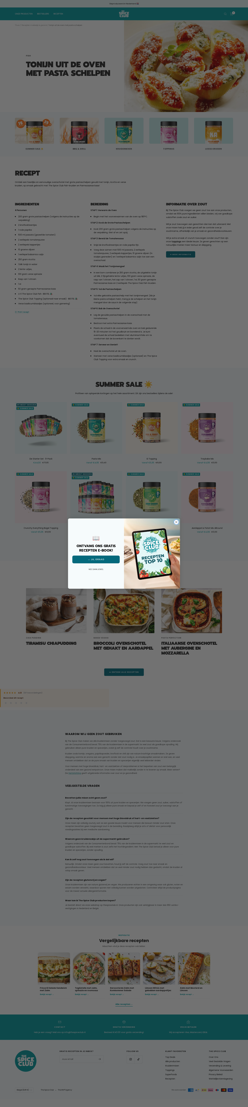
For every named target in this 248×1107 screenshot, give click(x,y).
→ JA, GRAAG (96, 559)
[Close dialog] (176, 522)
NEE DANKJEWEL (96, 569)
